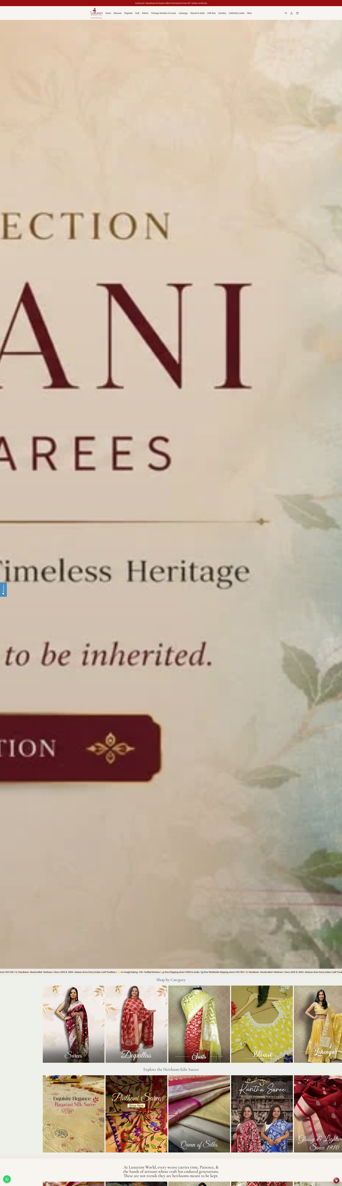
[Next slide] (296, 1025)
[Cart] (297, 13)
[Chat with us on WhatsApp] (7, 1179)
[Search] (286, 13)
